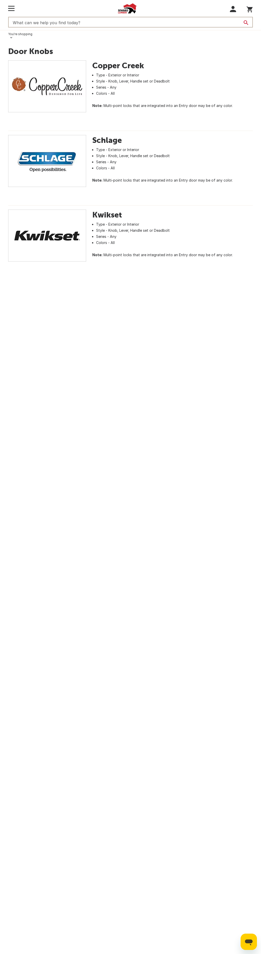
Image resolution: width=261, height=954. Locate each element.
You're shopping (20, 34)
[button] (233, 9)
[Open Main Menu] (11, 8)
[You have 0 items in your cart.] (249, 8)
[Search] (246, 22)
